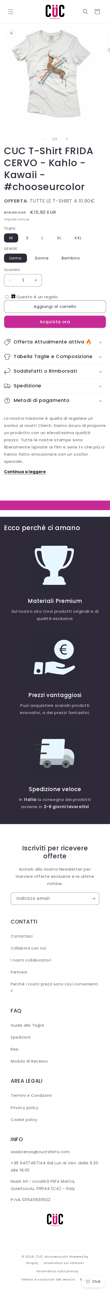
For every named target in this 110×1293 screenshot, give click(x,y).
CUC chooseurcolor (52, 1256)
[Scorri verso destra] (67, 139)
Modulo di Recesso (29, 1061)
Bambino (71, 258)
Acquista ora (55, 322)
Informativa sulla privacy (58, 1271)
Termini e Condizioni (31, 1095)
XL (59, 238)
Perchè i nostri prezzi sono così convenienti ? (54, 987)
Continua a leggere (25, 472)
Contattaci (22, 936)
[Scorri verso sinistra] (43, 139)
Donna (42, 258)
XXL (78, 238)
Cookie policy (24, 1119)
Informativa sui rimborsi (64, 1263)
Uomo (15, 258)
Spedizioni (21, 1037)
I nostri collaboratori (31, 960)
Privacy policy (24, 1107)
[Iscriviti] (93, 898)
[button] (11, 12)
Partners (19, 972)
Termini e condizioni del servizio (48, 1279)
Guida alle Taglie (27, 1025)
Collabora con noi (28, 948)
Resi (14, 1049)
